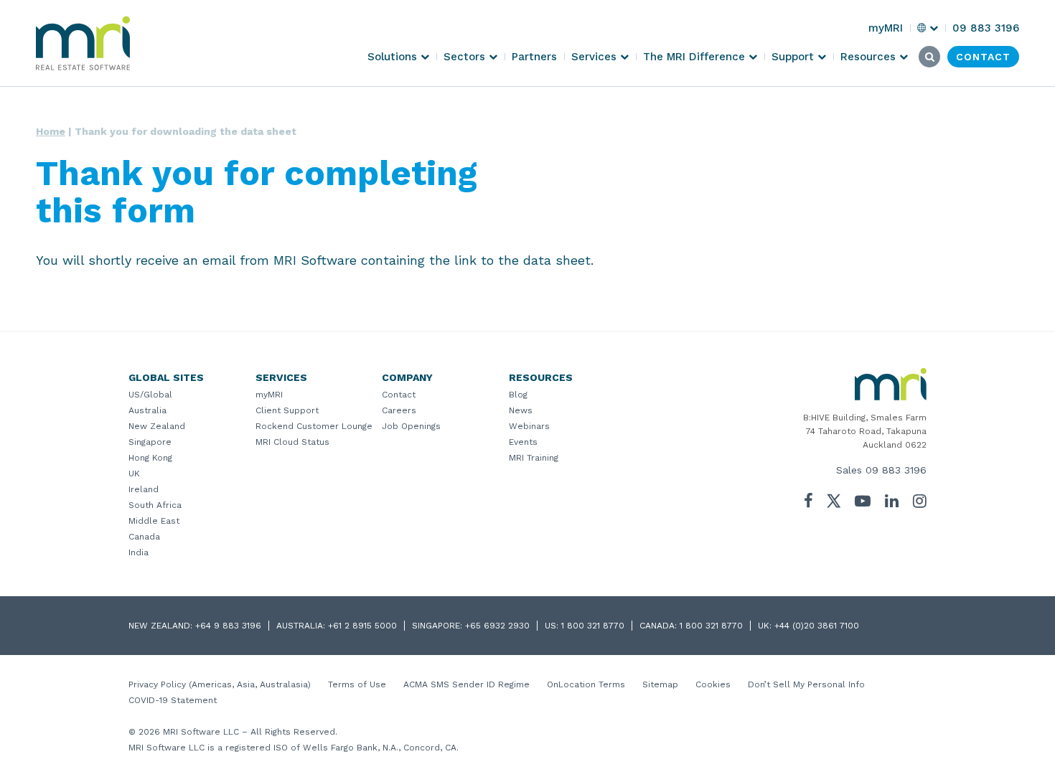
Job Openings (411, 426)
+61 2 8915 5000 (362, 626)
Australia (147, 410)
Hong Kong (150, 458)
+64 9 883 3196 (228, 626)
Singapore (150, 442)
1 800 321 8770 (592, 626)
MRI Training (533, 458)
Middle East (153, 521)
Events (523, 442)
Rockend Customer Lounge (313, 426)
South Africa (155, 505)
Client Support (287, 410)
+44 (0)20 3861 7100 (816, 626)
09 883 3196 (896, 470)
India (138, 552)
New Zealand (156, 426)
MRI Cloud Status (292, 442)
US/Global (150, 395)
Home (50, 131)
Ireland (143, 489)
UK (134, 473)
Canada (144, 537)
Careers (399, 410)
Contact (399, 395)
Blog (518, 395)
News (521, 410)
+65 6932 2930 (497, 626)
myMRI (269, 395)
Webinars (529, 426)
